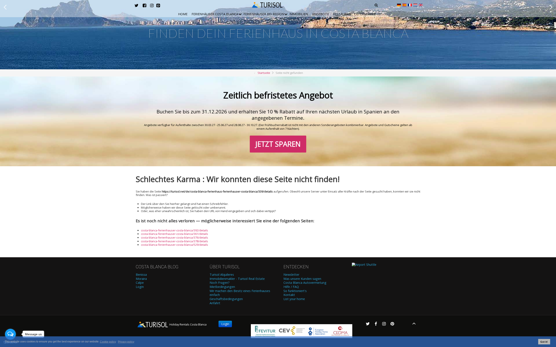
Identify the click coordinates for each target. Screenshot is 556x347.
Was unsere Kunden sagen (302, 279)
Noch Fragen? (220, 283)
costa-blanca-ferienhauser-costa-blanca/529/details (174, 245)
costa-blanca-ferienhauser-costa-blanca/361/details (174, 234)
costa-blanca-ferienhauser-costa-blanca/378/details (174, 241)
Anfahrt (215, 303)
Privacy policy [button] (126, 341)
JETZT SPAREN (278, 144)
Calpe (140, 283)
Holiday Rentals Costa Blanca (188, 324)
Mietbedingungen (222, 287)
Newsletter (291, 275)
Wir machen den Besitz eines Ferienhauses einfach (240, 293)
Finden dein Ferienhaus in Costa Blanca (278, 33)
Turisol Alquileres (222, 275)
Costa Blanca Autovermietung (304, 283)
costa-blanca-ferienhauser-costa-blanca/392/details (174, 230)
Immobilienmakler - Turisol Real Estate (237, 279)
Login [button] (225, 324)
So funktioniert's (295, 291)
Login (140, 287)
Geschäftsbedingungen (226, 299)
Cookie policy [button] (108, 341)
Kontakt (289, 295)
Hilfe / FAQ (291, 287)
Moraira (141, 279)
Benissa (141, 275)
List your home (294, 299)
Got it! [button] (544, 341)
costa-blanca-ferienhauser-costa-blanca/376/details (174, 237)
